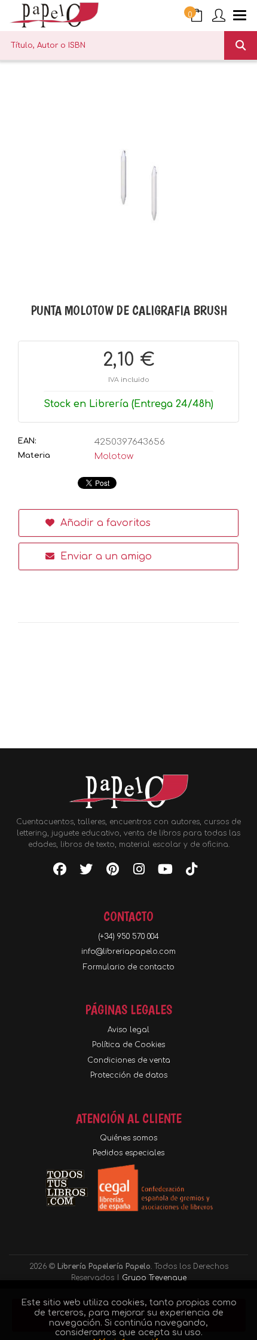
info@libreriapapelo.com (128, 951)
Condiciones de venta (128, 1060)
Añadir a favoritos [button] (104, 523)
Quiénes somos (128, 1138)
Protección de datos (128, 1075)
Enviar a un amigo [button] (104, 556)
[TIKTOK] (191, 871)
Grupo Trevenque (154, 1278)
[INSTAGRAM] (139, 871)
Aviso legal (128, 1030)
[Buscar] (240, 45)
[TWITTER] (86, 871)
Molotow (113, 456)
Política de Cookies (128, 1045)
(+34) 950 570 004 (128, 936)
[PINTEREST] (112, 871)
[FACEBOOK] (60, 871)
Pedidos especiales (128, 1153)
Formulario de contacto (129, 967)
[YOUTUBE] (165, 871)
